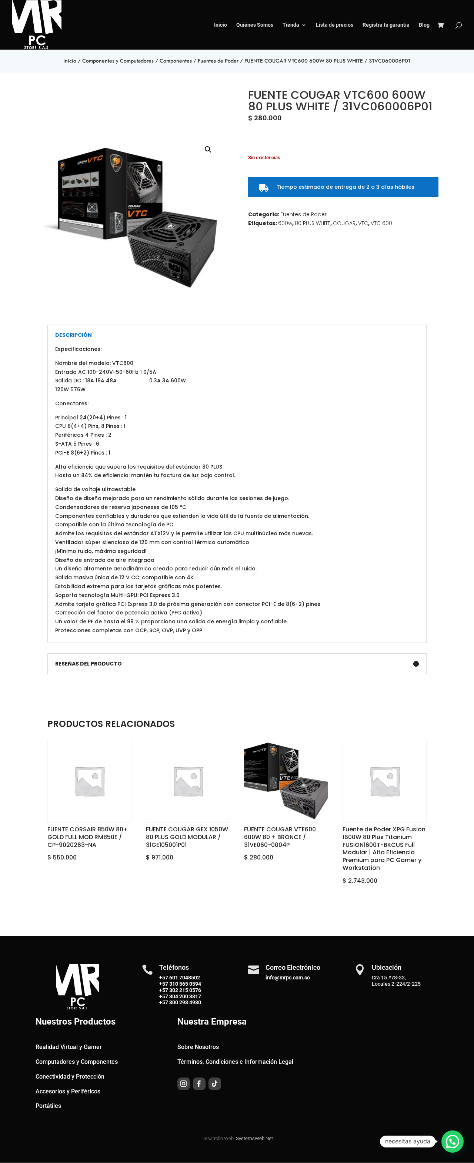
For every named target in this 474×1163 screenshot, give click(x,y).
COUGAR (344, 223)
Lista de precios (334, 25)
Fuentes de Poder (218, 60)
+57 (163, 984)
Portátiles (48, 1105)
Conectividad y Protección (70, 1076)
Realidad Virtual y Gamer (69, 1046)
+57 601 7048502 (179, 978)
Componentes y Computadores (118, 60)
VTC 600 (381, 223)
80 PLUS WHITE (312, 223)
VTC (363, 223)
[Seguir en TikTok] (214, 1083)
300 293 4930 (184, 1002)
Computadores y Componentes (77, 1061)
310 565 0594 (184, 984)
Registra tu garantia (386, 25)
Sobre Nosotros (198, 1046)
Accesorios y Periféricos (68, 1091)
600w (285, 223)
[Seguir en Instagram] (183, 1083)
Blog (424, 25)
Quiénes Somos (254, 25)
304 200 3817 (184, 996)
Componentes (176, 60)
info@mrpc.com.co (288, 978)
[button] (208, 149)
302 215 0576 (184, 990)
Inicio (220, 25)
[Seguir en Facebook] (199, 1083)
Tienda (291, 25)
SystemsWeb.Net (254, 1138)
